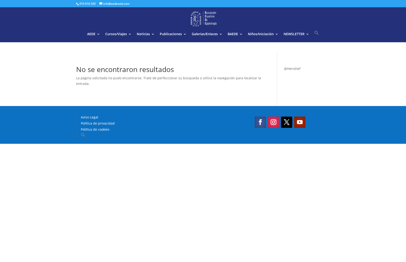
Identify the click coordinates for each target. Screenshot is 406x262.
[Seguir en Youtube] (299, 122)
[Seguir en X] (286, 122)
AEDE (91, 34)
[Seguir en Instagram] (273, 122)
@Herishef (292, 68)
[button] (316, 36)
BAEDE (233, 34)
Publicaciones (171, 34)
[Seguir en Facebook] (260, 122)
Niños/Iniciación (261, 34)
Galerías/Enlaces (205, 34)
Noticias (143, 34)
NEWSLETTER (294, 34)
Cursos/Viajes (116, 34)
